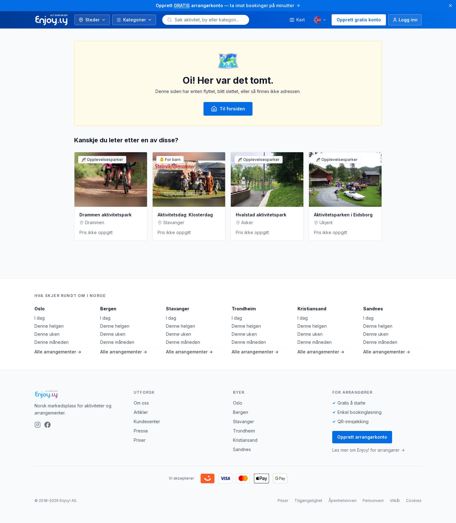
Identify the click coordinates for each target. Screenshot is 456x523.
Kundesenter (147, 421)
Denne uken (47, 334)
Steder (92, 19)
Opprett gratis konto (359, 19)
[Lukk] (450, 5)
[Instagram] (37, 425)
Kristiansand (311, 308)
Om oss (141, 403)
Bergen (108, 308)
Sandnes (373, 308)
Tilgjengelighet (308, 500)
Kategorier (134, 19)
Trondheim (244, 308)
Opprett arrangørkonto (362, 437)
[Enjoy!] (79, 394)
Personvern (373, 500)
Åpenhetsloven (342, 500)
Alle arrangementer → (57, 351)
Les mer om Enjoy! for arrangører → (368, 450)
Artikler (141, 412)
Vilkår (395, 500)
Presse (141, 430)
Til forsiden (232, 108)
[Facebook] (47, 425)
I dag (39, 318)
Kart (300, 19)
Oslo (39, 308)
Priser (139, 440)
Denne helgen (49, 326)
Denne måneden (51, 342)
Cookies (414, 500)
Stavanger (177, 308)
